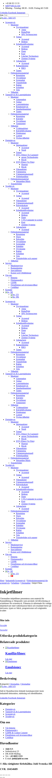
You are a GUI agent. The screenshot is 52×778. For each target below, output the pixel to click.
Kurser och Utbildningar (21, 273)
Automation (21, 99)
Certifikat (15, 287)
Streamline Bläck (23, 181)
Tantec (19, 70)
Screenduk (20, 80)
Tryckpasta (20, 249)
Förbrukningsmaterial (20, 73)
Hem (2, 580)
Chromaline (26, 583)
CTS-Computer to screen (31, 220)
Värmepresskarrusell (24, 174)
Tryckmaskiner (22, 27)
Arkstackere (21, 61)
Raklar (19, 85)
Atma (23, 29)
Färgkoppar (21, 133)
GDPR (14, 282)
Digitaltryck (10, 140)
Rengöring (20, 75)
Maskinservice (17, 266)
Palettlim (19, 246)
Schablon (20, 87)
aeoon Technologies (29, 157)
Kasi (23, 54)
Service (8, 263)
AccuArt (3, 630)
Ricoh (23, 160)
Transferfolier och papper (26, 258)
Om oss (8, 275)
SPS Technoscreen (29, 34)
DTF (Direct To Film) (25, 162)
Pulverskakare (22, 205)
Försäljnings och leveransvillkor (24, 285)
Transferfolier (16, 184)
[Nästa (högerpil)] (4, 777)
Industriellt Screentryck (15, 580)
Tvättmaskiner (22, 128)
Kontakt (8, 290)
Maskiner (15, 25)
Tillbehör (14, 92)
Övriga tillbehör (22, 138)
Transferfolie (21, 82)
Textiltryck (9, 186)
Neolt (23, 150)
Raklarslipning (22, 66)
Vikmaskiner (21, 169)
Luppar (19, 135)
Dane (23, 51)
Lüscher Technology (30, 56)
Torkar (19, 37)
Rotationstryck (22, 107)
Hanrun (24, 164)
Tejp (18, 90)
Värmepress (21, 172)
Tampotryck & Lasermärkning (18, 95)
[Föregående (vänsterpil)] (1, 777)
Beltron (24, 42)
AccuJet (3, 625)
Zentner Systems (28, 58)
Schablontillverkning (24, 44)
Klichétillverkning (23, 131)
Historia (14, 278)
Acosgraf (25, 39)
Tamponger (21, 123)
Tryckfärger (21, 78)
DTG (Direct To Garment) (27, 155)
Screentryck (10, 22)
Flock (18, 237)
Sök (1, 15)
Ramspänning (16, 268)
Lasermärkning (22, 104)
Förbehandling (22, 176)
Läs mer (8, 659)
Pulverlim (20, 239)
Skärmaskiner (21, 145)
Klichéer (19, 119)
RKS (23, 68)
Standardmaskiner (23, 109)
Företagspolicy (17, 280)
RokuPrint (25, 32)
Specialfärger (16, 270)
